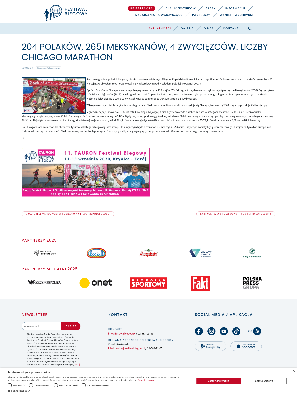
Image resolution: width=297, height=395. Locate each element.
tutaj (77, 364)
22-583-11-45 (145, 334)
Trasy (210, 8)
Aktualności (159, 28)
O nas (209, 28)
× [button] (293, 371)
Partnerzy (201, 15)
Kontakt (231, 28)
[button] (99, 391)
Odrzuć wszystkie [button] (265, 381)
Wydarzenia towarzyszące (158, 15)
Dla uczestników (181, 8)
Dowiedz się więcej (146, 380)
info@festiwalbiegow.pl (121, 334)
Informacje (235, 8)
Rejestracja (141, 8)
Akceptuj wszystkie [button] (218, 381)
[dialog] (148, 381)
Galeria (187, 28)
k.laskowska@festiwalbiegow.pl (126, 348)
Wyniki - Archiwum (236, 15)
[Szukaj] (250, 28)
